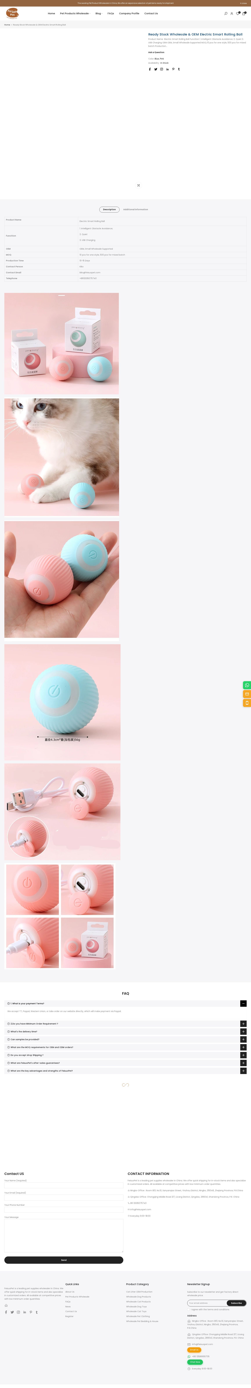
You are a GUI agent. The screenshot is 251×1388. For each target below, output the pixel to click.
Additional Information (135, 209)
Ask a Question (156, 52)
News (68, 1306)
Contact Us (151, 13)
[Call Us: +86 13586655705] (247, 703)
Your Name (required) (15, 1180)
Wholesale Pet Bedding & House (142, 1321)
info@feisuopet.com (202, 1344)
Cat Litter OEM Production (139, 1291)
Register (69, 1316)
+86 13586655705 (200, 1356)
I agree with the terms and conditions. (210, 1309)
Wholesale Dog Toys (136, 1306)
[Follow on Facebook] (149, 69)
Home (51, 13)
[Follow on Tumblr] (179, 69)
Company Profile (129, 13)
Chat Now (195, 1362)
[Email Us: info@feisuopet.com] (247, 694)
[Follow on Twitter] (155, 69)
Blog (98, 13)
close (8, 3)
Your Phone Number (14, 1205)
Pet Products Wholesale (74, 13)
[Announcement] (125, 3)
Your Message (11, 1217)
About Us (69, 1291)
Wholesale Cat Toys (136, 1311)
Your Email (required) (15, 1192)
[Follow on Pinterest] (173, 69)
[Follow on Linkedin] (167, 69)
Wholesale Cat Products (138, 1301)
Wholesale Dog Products (138, 1296)
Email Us (194, 1349)
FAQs (111, 13)
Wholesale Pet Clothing (138, 1316)
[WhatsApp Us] (247, 685)
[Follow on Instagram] (161, 69)
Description (109, 209)
